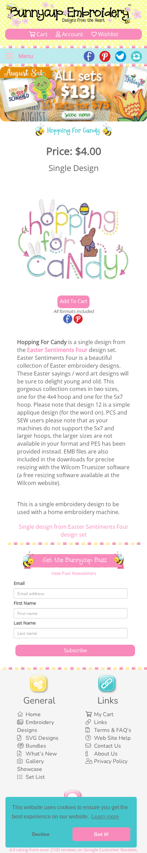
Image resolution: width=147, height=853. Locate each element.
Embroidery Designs (35, 726)
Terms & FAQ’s (112, 730)
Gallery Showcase (30, 765)
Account (72, 34)
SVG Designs (42, 738)
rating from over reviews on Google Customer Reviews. (73, 850)
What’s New (41, 754)
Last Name (25, 623)
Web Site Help (112, 738)
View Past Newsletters (73, 573)
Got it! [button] (101, 834)
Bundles (36, 746)
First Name (25, 603)
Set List (35, 777)
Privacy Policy (111, 761)
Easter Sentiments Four (57, 350)
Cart (41, 34)
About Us (106, 754)
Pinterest (79, 319)
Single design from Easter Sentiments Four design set (74, 530)
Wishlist (107, 34)
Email (19, 583)
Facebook (68, 319)
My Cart (103, 714)
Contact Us (107, 746)
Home (33, 714)
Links (100, 722)
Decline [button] (41, 834)
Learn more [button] (105, 816)
